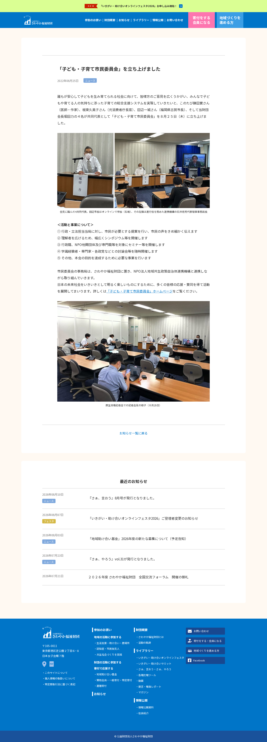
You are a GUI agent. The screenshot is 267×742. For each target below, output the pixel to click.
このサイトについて (56, 673)
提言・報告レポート (149, 686)
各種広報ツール (147, 675)
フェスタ (49, 521)
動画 (140, 681)
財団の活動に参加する (107, 662)
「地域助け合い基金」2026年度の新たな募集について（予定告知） (138, 538)
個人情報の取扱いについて (60, 678)
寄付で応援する (103, 668)
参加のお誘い (93, 20)
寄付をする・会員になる (208, 641)
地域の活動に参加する (107, 637)
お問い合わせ (175, 20)
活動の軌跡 (144, 642)
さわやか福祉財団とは (151, 637)
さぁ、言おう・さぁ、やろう (154, 669)
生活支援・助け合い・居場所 (113, 643)
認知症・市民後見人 (108, 648)
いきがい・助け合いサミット (154, 663)
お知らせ (124, 20)
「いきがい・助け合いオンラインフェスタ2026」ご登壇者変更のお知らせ (143, 518)
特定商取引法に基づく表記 (60, 684)
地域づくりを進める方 (230, 20)
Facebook (199, 660)
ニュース (90, 80)
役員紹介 (143, 713)
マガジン (143, 692)
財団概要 (109, 20)
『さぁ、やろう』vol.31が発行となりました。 (122, 558)
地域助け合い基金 (107, 674)
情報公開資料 (146, 707)
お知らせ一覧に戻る (133, 433)
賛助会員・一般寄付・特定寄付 (114, 680)
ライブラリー (141, 20)
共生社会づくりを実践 (109, 654)
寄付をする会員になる (201, 20)
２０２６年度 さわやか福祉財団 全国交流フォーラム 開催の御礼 (138, 576)
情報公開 (157, 20)
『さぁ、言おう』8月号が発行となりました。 (122, 497)
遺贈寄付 (102, 686)
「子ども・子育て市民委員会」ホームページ (139, 291)
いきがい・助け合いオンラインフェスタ (161, 657)
